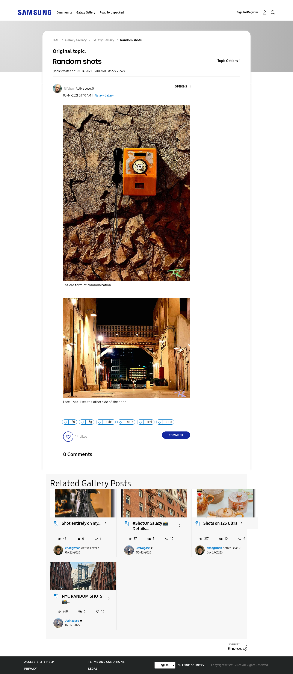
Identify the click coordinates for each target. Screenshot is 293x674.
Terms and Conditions (106, 662)
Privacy (30, 669)
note (130, 422)
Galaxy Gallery (85, 12)
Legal (92, 669)
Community (64, 12)
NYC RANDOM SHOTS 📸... (82, 599)
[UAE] (34, 12)
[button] (182, 87)
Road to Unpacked (112, 12)
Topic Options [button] (227, 61)
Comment (176, 435)
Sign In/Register (247, 12)
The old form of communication (87, 285)
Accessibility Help (39, 662)
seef (149, 422)
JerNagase (143, 548)
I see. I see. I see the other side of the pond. (95, 402)
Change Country (191, 665)
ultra (169, 422)
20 (73, 422)
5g (90, 422)
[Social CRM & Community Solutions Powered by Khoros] (237, 647)
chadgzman (72, 548)
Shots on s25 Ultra (220, 523)
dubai (109, 422)
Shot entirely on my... (81, 523)
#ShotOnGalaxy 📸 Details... (150, 526)
